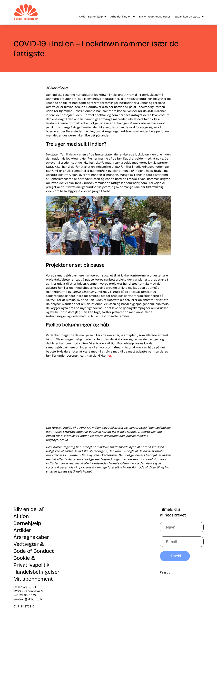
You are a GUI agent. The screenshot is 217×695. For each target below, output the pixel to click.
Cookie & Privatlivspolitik (31, 561)
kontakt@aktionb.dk (27, 599)
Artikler (22, 530)
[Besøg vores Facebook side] (185, 587)
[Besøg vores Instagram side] (185, 640)
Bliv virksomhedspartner (154, 16)
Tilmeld (175, 556)
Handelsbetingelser (36, 572)
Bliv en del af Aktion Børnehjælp (28, 516)
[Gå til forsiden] (25, 12)
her (108, 355)
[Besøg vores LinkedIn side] (185, 614)
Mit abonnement (33, 579)
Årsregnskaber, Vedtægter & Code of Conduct (33, 544)
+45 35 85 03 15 (24, 595)
